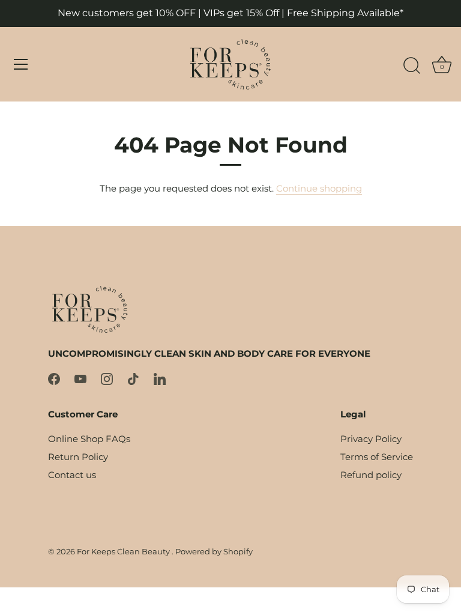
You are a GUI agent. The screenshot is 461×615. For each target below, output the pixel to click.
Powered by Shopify (214, 551)
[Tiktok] (133, 378)
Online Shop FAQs (89, 438)
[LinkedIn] (160, 378)
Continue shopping (319, 188)
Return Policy (78, 456)
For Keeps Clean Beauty (124, 551)
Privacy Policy (371, 438)
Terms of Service (376, 456)
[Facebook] (54, 378)
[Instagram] (107, 378)
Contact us (72, 474)
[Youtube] (80, 378)
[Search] (412, 66)
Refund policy (371, 474)
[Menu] (21, 64)
